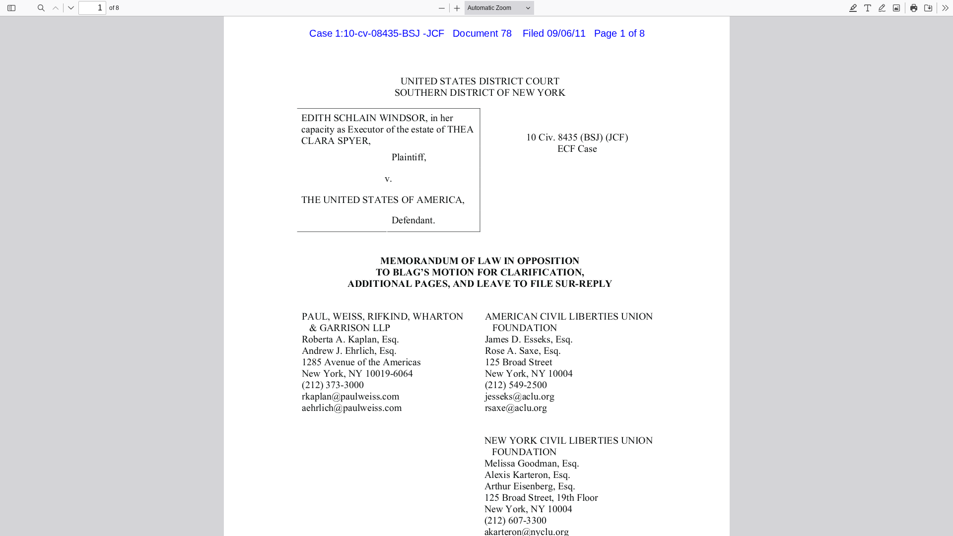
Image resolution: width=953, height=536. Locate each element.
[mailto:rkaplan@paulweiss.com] (350, 395)
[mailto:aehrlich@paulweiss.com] (351, 407)
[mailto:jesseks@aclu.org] (518, 395)
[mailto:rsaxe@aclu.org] (515, 407)
